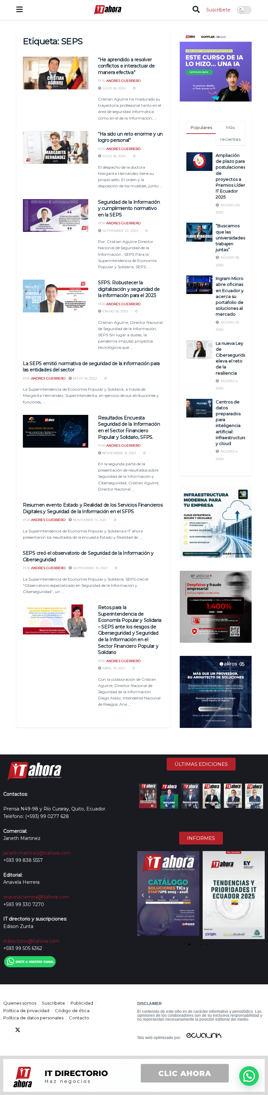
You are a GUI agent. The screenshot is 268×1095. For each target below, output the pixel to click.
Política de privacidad (26, 1010)
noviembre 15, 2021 (118, 453)
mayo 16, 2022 (84, 378)
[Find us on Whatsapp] (64, 1030)
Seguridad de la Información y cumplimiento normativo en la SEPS (129, 208)
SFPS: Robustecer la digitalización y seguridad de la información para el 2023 (129, 289)
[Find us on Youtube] (41, 1030)
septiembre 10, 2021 (90, 568)
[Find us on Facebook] (5, 1030)
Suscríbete (218, 10)
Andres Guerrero (123, 81)
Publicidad (82, 1003)
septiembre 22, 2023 (119, 231)
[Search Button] (196, 10)
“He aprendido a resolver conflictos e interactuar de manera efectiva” (126, 66)
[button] (143, 895)
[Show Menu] (19, 10)
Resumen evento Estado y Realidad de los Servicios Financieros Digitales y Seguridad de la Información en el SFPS (93, 508)
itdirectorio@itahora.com (31, 941)
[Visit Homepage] (107, 9)
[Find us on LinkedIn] (29, 1030)
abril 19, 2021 (113, 668)
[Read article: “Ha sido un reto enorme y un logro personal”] (55, 147)
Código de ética (72, 1010)
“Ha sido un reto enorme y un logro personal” (130, 137)
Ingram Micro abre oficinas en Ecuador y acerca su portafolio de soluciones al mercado (229, 296)
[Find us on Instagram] (53, 1030)
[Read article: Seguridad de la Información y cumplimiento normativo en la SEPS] (55, 215)
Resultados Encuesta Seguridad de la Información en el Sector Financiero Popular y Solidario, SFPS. (129, 427)
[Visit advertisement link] (216, 65)
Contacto (79, 1017)
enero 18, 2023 (114, 311)
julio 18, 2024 (113, 88)
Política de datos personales (33, 1017)
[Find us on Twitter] (17, 1030)
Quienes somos (19, 1003)
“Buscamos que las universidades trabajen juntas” (230, 237)
